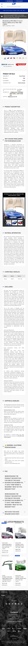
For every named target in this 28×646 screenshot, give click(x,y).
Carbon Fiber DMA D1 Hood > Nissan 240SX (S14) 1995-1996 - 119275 (7, 546)
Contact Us (22, 642)
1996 (21, 278)
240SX (12, 278)
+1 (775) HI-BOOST (8, 642)
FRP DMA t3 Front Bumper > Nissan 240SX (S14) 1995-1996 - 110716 (20, 579)
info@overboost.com (5, 641)
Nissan (5, 278)
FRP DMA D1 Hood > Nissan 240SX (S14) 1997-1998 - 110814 (19, 546)
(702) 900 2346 (9, 1)
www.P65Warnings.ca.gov (14, 463)
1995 (19, 278)
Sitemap (14, 638)
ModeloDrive (7, 21)
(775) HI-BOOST (19, 1)
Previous (2, 58)
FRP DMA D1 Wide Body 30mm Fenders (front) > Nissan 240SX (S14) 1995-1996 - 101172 (7, 579)
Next (26, 58)
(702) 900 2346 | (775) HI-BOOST (15, 621)
